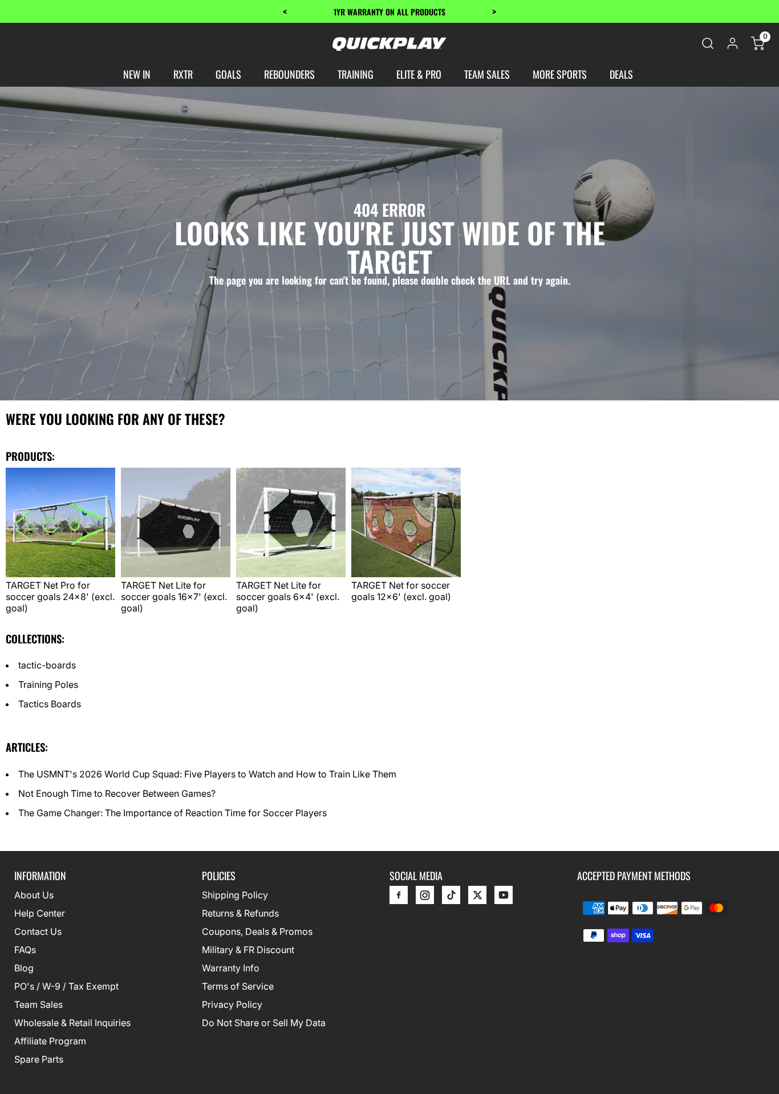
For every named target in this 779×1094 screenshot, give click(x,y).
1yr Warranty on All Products (389, 12)
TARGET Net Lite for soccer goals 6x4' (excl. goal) (287, 597)
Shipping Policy (235, 895)
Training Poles (48, 684)
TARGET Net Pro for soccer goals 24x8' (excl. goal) (60, 597)
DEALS (621, 74)
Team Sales (38, 1004)
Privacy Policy (232, 1004)
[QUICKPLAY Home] (389, 43)
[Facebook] (399, 898)
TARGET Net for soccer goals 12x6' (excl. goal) (401, 591)
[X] (477, 898)
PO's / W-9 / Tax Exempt (66, 986)
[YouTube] (503, 898)
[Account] (732, 43)
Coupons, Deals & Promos (257, 931)
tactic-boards (47, 665)
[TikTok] (451, 898)
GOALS (228, 74)
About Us (34, 895)
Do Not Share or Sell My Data (264, 1022)
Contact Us (38, 931)
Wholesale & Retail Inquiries (72, 1022)
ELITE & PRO (418, 74)
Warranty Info (230, 968)
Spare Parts (38, 1059)
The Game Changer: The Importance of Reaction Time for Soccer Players (172, 813)
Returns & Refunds (240, 913)
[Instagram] (425, 898)
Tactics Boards (49, 704)
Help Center (39, 913)
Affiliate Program (50, 1041)
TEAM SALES (487, 74)
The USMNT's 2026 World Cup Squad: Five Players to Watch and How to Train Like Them (207, 774)
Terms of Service (238, 986)
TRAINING (356, 74)
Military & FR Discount (248, 949)
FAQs (25, 949)
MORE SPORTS (560, 74)
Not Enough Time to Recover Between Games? (117, 793)
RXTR (183, 74)
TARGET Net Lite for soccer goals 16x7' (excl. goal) (174, 597)
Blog (24, 968)
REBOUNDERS (289, 74)
